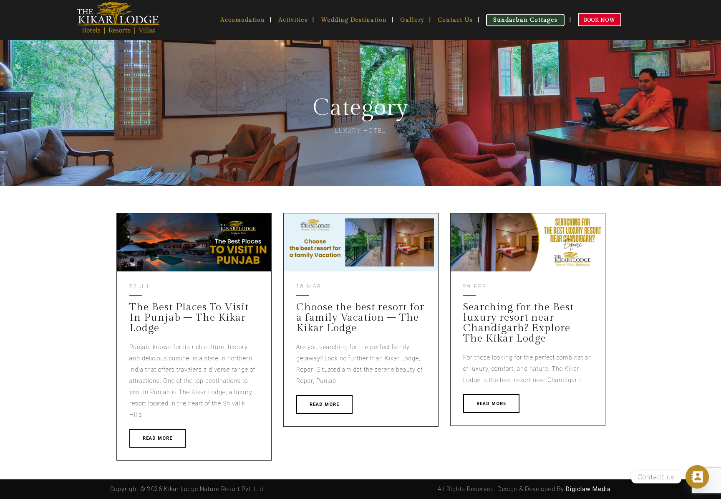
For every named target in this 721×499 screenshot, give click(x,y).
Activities (293, 20)
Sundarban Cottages (525, 20)
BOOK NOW (599, 20)
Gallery (412, 20)
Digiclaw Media (588, 489)
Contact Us (455, 20)
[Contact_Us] (697, 477)
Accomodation (242, 20)
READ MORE (157, 438)
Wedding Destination (354, 20)
